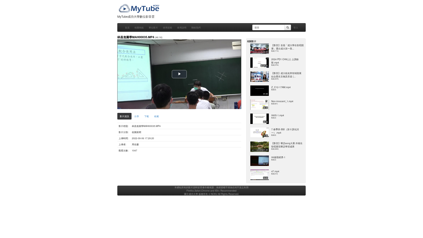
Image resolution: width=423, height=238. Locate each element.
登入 (295, 27)
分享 (136, 116)
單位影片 (153, 27)
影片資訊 (124, 116)
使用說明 (181, 27)
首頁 (127, 27)
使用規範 (167, 27)
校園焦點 (139, 27)
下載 (146, 116)
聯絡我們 (196, 27)
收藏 (156, 116)
